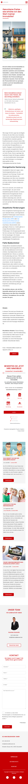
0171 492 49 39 (14, 635)
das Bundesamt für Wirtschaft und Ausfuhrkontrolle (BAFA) (11, 221)
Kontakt (14, 766)
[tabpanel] (14, 626)
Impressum (14, 757)
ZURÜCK (14, 353)
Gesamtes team (14, 645)
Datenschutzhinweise (14, 423)
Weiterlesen (8, 480)
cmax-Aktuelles (7, 510)
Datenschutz (14, 762)
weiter (14, 412)
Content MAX (14, 462)
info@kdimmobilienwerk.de (15, 637)
